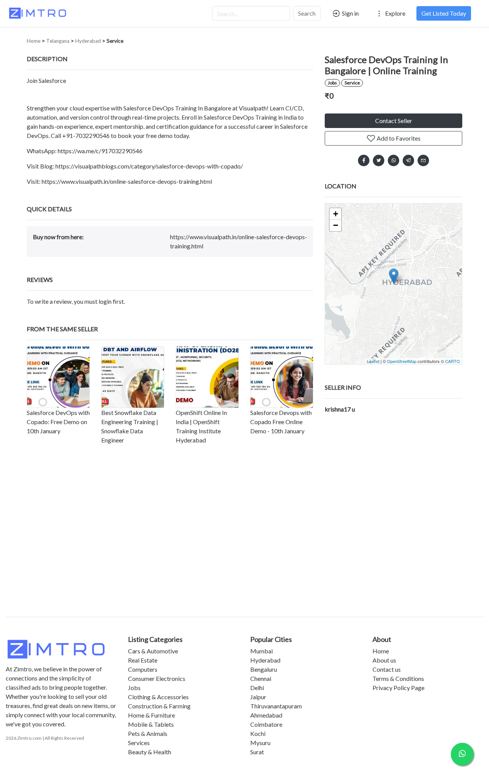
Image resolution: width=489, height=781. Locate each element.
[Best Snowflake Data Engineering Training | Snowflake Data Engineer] (133, 377)
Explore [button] (394, 13)
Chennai (260, 678)
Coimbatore (266, 724)
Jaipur (258, 696)
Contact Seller (393, 120)
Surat (257, 751)
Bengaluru (263, 669)
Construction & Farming (159, 706)
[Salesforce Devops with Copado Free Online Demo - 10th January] (282, 377)
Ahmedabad (266, 715)
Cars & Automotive (153, 651)
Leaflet (373, 361)
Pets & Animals (147, 733)
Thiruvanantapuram (276, 706)
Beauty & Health (149, 751)
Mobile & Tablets (151, 724)
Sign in (350, 13)
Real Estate (142, 660)
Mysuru (260, 742)
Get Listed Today (443, 13)
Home (33, 41)
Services (139, 742)
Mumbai (261, 651)
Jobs (332, 83)
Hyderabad (88, 41)
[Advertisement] (244, 544)
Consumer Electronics (156, 678)
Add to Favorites (398, 138)
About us (384, 660)
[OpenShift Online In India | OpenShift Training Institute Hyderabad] (207, 377)
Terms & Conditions (398, 678)
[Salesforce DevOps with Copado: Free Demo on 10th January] (58, 377)
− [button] (335, 225)
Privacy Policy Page (398, 687)
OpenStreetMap (401, 361)
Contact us (386, 669)
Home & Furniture (151, 715)
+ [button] (335, 214)
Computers (142, 669)
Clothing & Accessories (158, 696)
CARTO (452, 361)
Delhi (257, 687)
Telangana (58, 41)
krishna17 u (340, 409)
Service (115, 41)
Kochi (258, 733)
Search (307, 13)
